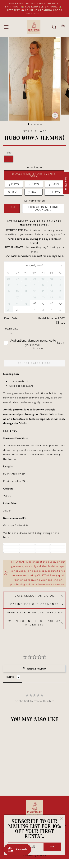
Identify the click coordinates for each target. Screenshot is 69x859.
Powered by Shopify (34, 855)
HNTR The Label (34, 131)
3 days (14, 184)
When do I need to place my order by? (34, 623)
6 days (13, 192)
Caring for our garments (34, 604)
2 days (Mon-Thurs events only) (34, 175)
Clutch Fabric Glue (52, 414)
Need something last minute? (34, 612)
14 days (54, 192)
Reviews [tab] (10, 677)
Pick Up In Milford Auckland (43, 208)
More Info (37, 348)
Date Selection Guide (34, 595)
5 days (54, 184)
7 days (33, 192)
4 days (34, 184)
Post (12, 207)
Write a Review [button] (36, 668)
